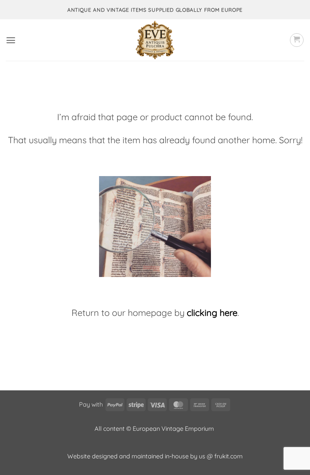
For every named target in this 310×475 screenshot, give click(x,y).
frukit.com (228, 456)
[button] (11, 40)
